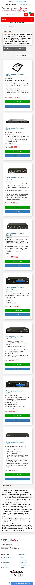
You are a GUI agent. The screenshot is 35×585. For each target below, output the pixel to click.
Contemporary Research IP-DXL (15, 392)
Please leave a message (22, 583)
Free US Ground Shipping (17, 22)
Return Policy (23, 560)
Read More (6, 46)
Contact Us (23, 567)
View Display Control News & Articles (14, 49)
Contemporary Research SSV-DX (15, 129)
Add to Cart (17, 106)
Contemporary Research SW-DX (15, 75)
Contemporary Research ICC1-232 (15, 178)
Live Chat (18, 1)
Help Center (23, 562)
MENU (4, 19)
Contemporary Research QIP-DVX (15, 337)
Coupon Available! (17, 102)
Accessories (6, 567)
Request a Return (25, 565)
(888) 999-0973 (4, 548)
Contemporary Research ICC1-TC (15, 443)
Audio (4, 565)
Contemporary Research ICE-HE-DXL (15, 288)
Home (3, 26)
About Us (22, 557)
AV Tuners (5, 560)
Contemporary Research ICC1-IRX (15, 234)
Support (24, 1)
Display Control (10, 26)
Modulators (6, 562)
